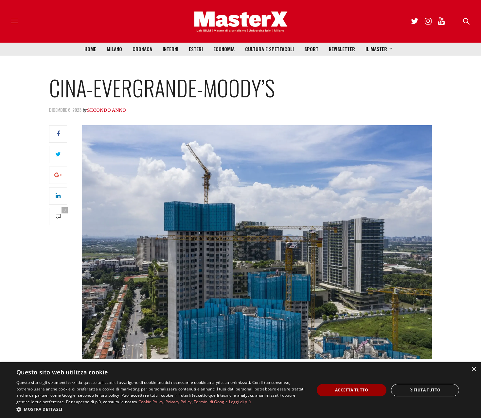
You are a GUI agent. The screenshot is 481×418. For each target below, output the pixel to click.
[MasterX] (240, 21)
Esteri (196, 48)
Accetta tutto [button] (351, 390)
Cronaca (142, 48)
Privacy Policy (178, 402)
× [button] (473, 369)
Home (90, 48)
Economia (224, 48)
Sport (311, 48)
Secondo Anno (106, 110)
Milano (114, 48)
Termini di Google (211, 402)
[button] (161, 409)
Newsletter (342, 48)
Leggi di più (240, 402)
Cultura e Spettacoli (269, 48)
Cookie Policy (151, 402)
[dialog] (240, 390)
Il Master (376, 48)
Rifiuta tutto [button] (424, 390)
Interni (170, 48)
